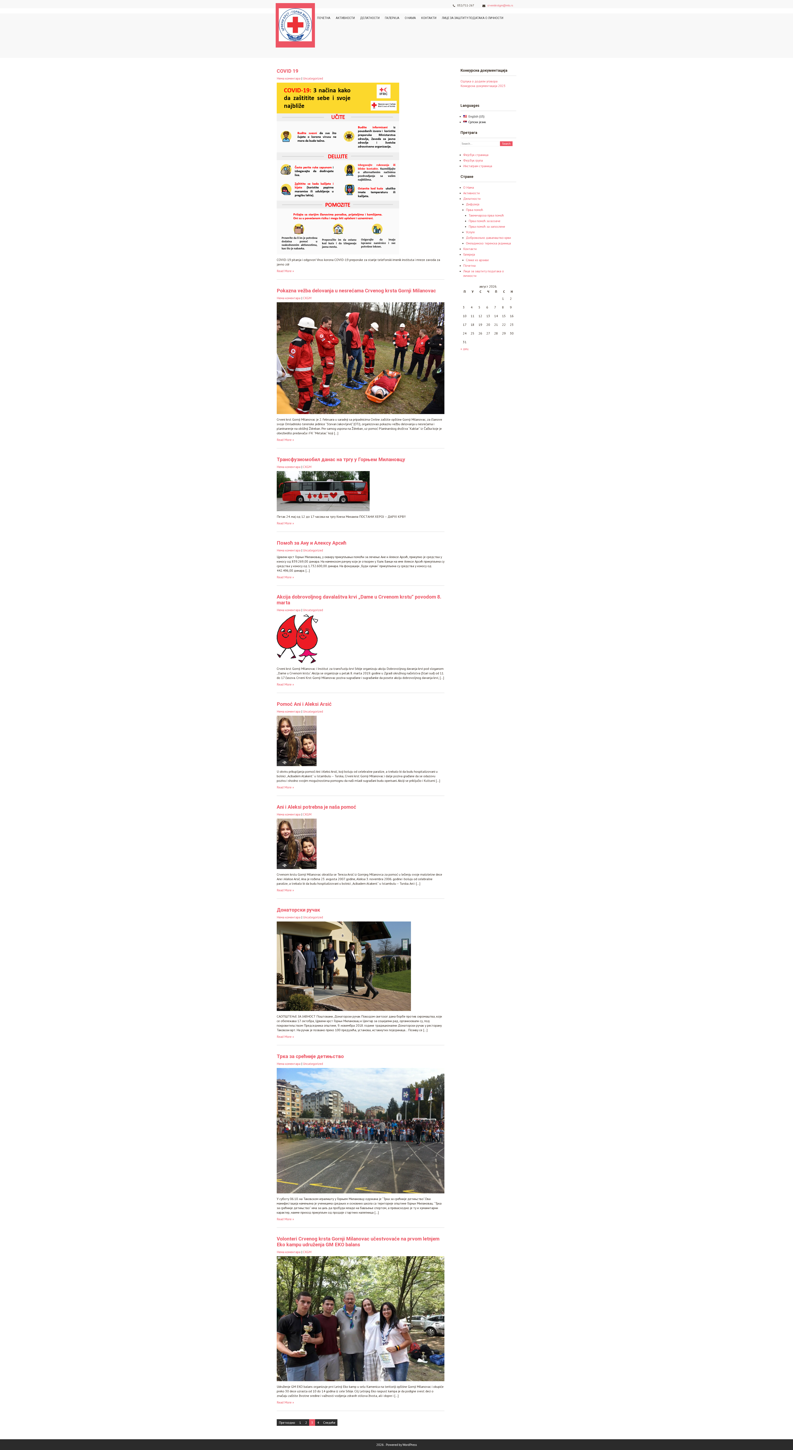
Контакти (428, 18)
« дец (464, 349)
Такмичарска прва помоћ (486, 215)
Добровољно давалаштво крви (488, 238)
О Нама (410, 18)
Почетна (323, 18)
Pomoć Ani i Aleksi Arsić (304, 704)
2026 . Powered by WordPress (396, 1445)
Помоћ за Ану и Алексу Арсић (311, 543)
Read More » (285, 271)
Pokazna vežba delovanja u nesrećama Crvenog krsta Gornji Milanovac (356, 291)
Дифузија (472, 204)
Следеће (329, 1422)
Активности (345, 18)
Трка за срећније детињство (310, 1056)
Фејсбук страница (475, 155)
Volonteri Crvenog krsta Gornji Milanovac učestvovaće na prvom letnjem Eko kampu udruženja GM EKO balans (358, 1242)
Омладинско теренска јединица (488, 243)
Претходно (287, 1422)
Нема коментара (288, 78)
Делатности (370, 18)
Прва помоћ (474, 210)
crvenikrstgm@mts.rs (500, 5)
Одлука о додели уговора (479, 81)
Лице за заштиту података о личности (472, 18)
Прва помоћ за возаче (484, 221)
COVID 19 (287, 71)
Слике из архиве (477, 260)
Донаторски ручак (298, 910)
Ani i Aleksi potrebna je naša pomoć (316, 807)
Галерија (392, 18)
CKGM (307, 298)
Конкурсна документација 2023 (483, 86)
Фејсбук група (473, 160)
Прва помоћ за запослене (487, 226)
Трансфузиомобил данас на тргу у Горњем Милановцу (341, 459)
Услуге (470, 232)
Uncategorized (313, 78)
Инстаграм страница (477, 166)
